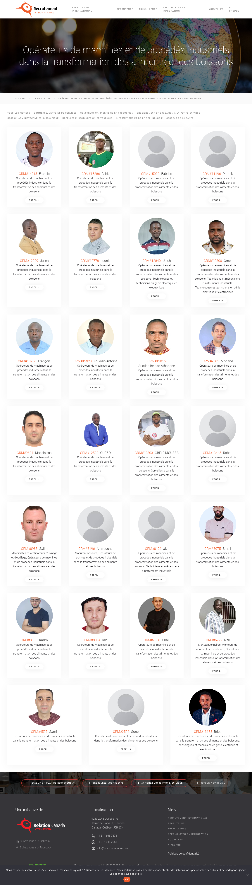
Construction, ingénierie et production (106, 113)
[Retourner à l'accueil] (38, 9)
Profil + (34, 200)
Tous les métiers (18, 113)
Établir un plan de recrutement (53, 783)
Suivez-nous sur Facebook (35, 847)
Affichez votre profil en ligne (162, 783)
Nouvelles (216, 9)
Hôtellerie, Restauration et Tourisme (87, 118)
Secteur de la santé (180, 118)
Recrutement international (82, 9)
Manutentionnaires (86, 553)
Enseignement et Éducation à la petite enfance (168, 113)
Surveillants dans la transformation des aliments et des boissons (156, 475)
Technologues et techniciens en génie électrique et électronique (156, 283)
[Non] (247, 875)
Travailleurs (148, 9)
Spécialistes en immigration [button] (174, 9)
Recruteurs (176, 823)
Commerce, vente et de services (55, 113)
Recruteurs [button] (125, 9)
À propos (234, 9)
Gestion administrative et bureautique (33, 118)
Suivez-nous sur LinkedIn (35, 841)
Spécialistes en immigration (188, 834)
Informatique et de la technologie (139, 118)
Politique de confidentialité (183, 853)
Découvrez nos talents (108, 783)
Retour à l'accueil (213, 783)
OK (127, 879)
